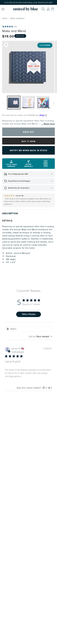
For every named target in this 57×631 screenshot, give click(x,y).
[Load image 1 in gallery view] (13, 102)
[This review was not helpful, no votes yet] (49, 387)
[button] (53, 9)
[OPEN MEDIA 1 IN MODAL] (28, 67)
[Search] (43, 9)
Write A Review (28, 314)
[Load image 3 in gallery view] (43, 102)
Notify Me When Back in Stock (28, 150)
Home (4, 18)
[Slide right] (54, 103)
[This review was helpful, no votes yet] (44, 387)
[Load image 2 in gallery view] (28, 102)
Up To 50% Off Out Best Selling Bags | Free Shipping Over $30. (28, 2)
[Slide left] (3, 103)
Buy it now (29, 141)
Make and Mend (17, 18)
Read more (49, 123)
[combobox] (40, 336)
